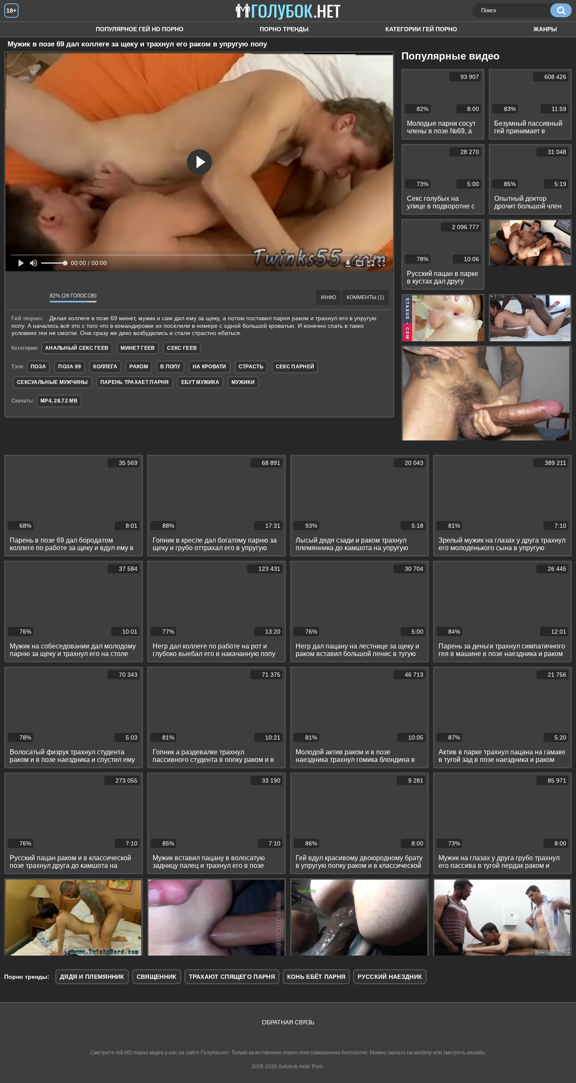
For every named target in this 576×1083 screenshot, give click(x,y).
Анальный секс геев (76, 348)
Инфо (328, 297)
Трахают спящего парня (232, 976)
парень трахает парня (134, 382)
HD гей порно (19, 29)
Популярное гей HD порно (139, 29)
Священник (157, 976)
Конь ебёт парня (316, 976)
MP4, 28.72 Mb (59, 401)
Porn (317, 1066)
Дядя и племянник (92, 976)
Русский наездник (390, 976)
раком (138, 367)
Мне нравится (18, 297)
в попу (170, 367)
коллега (105, 367)
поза (38, 367)
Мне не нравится (37, 297)
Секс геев (182, 348)
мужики (243, 382)
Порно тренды (284, 29)
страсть (251, 367)
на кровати (209, 367)
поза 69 (69, 367)
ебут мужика (200, 382)
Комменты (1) (365, 297)
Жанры (545, 29)
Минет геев (138, 348)
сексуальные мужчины (52, 382)
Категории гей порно (421, 29)
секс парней (295, 367)
